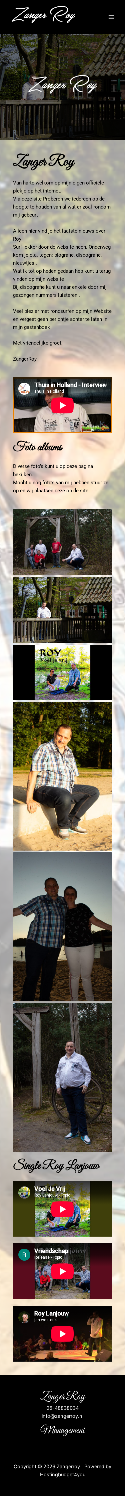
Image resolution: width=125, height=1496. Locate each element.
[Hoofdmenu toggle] (111, 17)
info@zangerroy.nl (62, 1416)
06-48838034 (62, 1408)
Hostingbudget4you (62, 1475)
